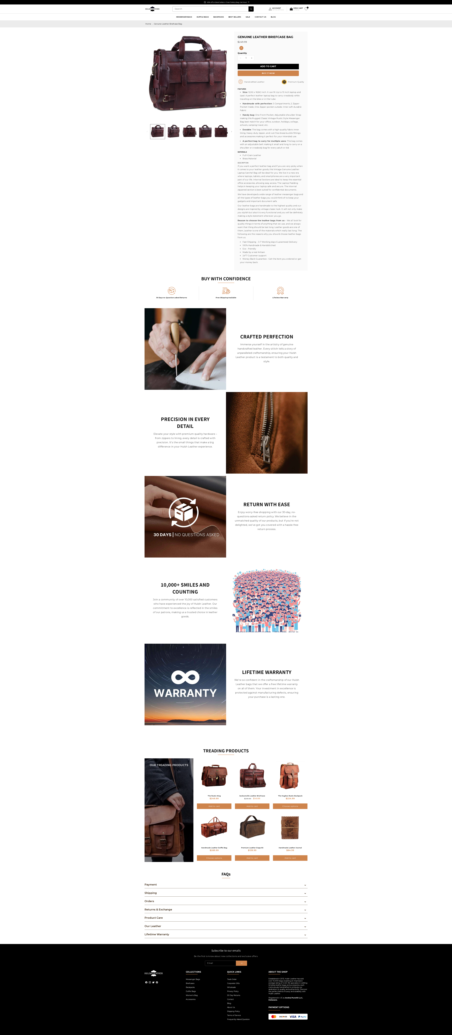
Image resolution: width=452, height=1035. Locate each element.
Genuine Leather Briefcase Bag (168, 24)
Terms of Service (234, 1015)
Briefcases (190, 983)
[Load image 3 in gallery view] (189, 131)
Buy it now (268, 73)
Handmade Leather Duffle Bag (214, 848)
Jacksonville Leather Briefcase (252, 796)
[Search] (251, 9)
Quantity (242, 53)
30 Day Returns (233, 995)
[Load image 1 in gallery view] (157, 131)
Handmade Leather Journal (290, 848)
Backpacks (190, 987)
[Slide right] (231, 131)
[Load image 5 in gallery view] (221, 131)
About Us (231, 1007)
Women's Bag (192, 995)
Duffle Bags (191, 991)
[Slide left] (147, 131)
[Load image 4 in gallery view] (205, 131)
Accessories (191, 999)
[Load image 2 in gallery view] (173, 131)
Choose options (290, 806)
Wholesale (231, 987)
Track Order (232, 979)
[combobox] (213, 9)
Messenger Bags (193, 979)
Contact (230, 999)
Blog (229, 1003)
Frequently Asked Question (238, 1019)
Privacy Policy (233, 991)
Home (148, 24)
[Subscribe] (241, 963)
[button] (241, 48)
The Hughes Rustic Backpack (290, 796)
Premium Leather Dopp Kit (252, 848)
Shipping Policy (233, 1011)
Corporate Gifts (233, 983)
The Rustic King (214, 796)
